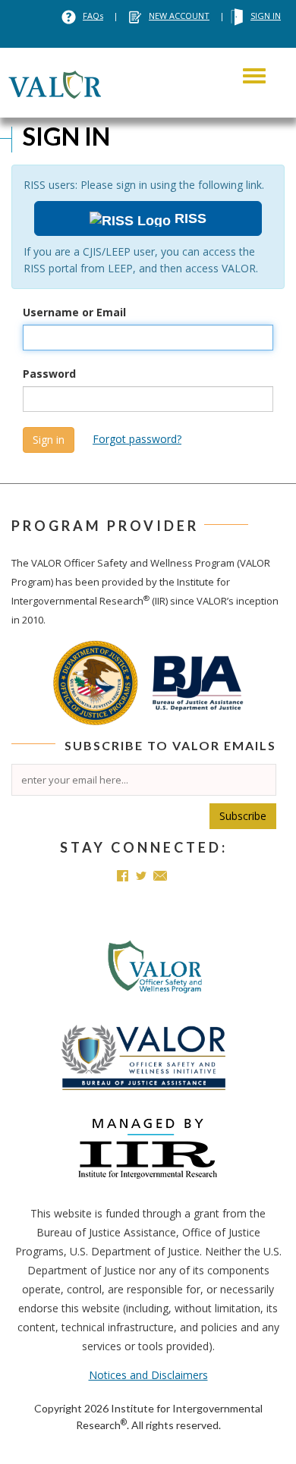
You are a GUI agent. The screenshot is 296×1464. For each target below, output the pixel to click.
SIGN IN (265, 15)
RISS (188, 218)
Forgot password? (137, 439)
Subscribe (242, 816)
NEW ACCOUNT (179, 15)
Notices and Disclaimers (148, 1375)
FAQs (93, 15)
